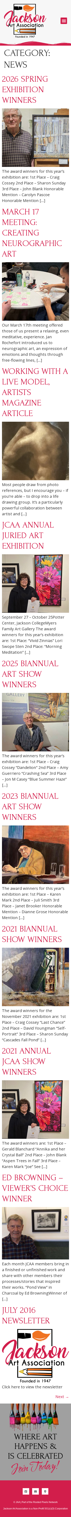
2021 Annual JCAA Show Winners (26, 1061)
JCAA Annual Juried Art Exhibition (28, 535)
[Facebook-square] (26, 1491)
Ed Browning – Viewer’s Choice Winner (35, 1188)
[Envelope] (35, 1491)
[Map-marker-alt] (45, 1491)
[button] (64, 21)
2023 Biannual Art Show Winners (30, 806)
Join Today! (35, 1467)
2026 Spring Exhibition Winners (25, 89)
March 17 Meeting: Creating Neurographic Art (32, 233)
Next (62, 1396)
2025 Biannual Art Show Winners (30, 674)
